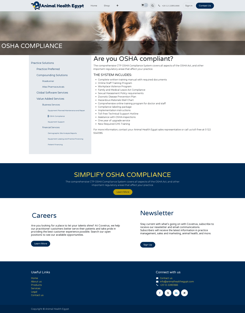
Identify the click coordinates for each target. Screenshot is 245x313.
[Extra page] (184, 292)
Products (36, 285)
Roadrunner (48, 81)
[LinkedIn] (176, 292)
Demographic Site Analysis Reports (62, 133)
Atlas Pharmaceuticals (53, 87)
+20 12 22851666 (169, 285)
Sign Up (147, 244)
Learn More (123, 192)
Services (35, 288)
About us (36, 281)
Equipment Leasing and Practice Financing (65, 139)
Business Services (51, 104)
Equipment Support (56, 122)
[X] (168, 292)
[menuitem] (94, 6)
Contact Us (205, 5)
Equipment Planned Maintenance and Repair (66, 110)
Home (34, 278)
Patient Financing (55, 144)
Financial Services (51, 127)
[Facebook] (159, 292)
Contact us (37, 295)
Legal (34, 291)
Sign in (188, 5)
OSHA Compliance (57, 116)
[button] (153, 6)
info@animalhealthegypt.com (177, 281)
